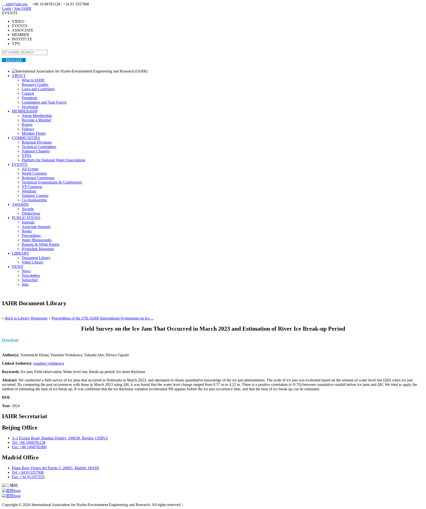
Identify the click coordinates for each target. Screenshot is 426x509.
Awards (28, 209)
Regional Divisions (37, 142)
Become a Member (36, 120)
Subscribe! (30, 280)
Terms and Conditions (201, 505)
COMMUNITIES (26, 138)
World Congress (34, 173)
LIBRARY (20, 253)
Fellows (28, 129)
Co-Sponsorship (34, 200)
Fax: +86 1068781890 (29, 447)
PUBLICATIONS (26, 218)
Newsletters (31, 275)
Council (28, 93)
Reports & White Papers (40, 244)
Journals (28, 222)
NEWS (17, 266)
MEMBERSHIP (25, 111)
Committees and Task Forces (44, 102)
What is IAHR (33, 80)
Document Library (36, 258)
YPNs (26, 155)
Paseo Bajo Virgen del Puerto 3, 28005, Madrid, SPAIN (55, 468)
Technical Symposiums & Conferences (52, 182)
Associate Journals (36, 227)
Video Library (33, 262)
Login (6, 8)
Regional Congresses (38, 178)
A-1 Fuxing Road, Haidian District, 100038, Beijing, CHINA (60, 438)
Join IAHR (22, 8)
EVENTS (19, 164)
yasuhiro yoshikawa (48, 363)
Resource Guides (35, 84)
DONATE (14, 60)
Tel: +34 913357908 (28, 472)
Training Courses (35, 195)
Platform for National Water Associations (53, 160)
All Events (30, 169)
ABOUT (19, 76)
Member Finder (34, 133)
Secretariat (30, 107)
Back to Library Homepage (26, 318)
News (26, 271)
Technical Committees (39, 147)
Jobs (25, 284)
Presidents (29, 98)
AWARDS (20, 204)
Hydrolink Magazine (38, 249)
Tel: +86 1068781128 (28, 442)
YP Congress (32, 187)
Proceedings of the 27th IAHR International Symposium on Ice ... (103, 318)
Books (27, 231)
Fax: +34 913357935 (28, 477)
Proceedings (31, 235)
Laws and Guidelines (38, 89)
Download (10, 340)
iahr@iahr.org (15, 4)
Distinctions (31, 213)
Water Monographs (37, 240)
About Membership (37, 115)
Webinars (29, 191)
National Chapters (36, 151)
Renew (27, 124)
